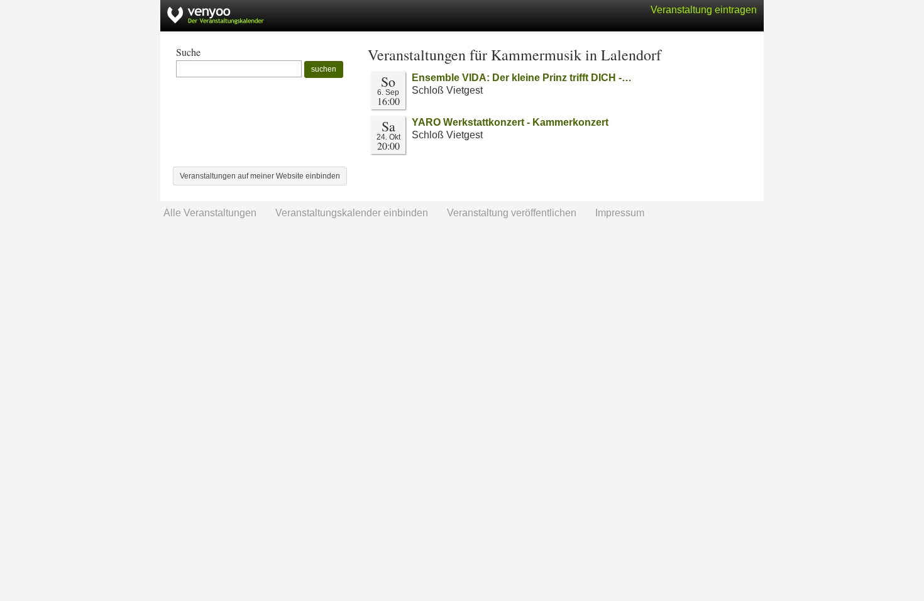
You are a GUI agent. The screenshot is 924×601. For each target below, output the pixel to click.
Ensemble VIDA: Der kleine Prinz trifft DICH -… (522, 77)
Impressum (619, 212)
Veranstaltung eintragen (704, 9)
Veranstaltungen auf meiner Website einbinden (260, 176)
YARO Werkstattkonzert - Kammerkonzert (510, 122)
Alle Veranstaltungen (209, 212)
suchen (323, 69)
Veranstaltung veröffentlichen (511, 212)
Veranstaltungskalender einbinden (351, 212)
